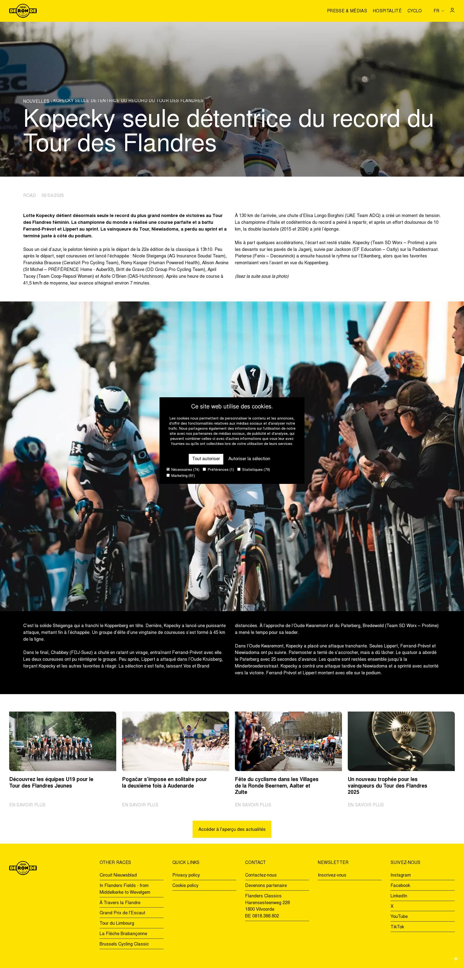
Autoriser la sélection (249, 459)
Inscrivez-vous (332, 875)
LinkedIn (399, 896)
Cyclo (414, 11)
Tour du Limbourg (117, 923)
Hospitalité (387, 11)
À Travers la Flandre (120, 903)
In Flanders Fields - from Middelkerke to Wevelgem (125, 889)
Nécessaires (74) (184, 470)
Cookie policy (185, 886)
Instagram (401, 875)
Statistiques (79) (255, 470)
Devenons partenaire (266, 886)
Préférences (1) (220, 470)
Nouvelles (36, 102)
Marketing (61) (182, 476)
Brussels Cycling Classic (124, 944)
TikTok (397, 927)
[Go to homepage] (23, 11)
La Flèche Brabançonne (123, 934)
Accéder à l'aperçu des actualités (232, 829)
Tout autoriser (206, 459)
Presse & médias (347, 11)
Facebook (400, 886)
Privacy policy (186, 875)
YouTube (399, 917)
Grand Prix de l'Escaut (122, 913)
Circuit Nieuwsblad (118, 875)
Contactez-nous (261, 875)
